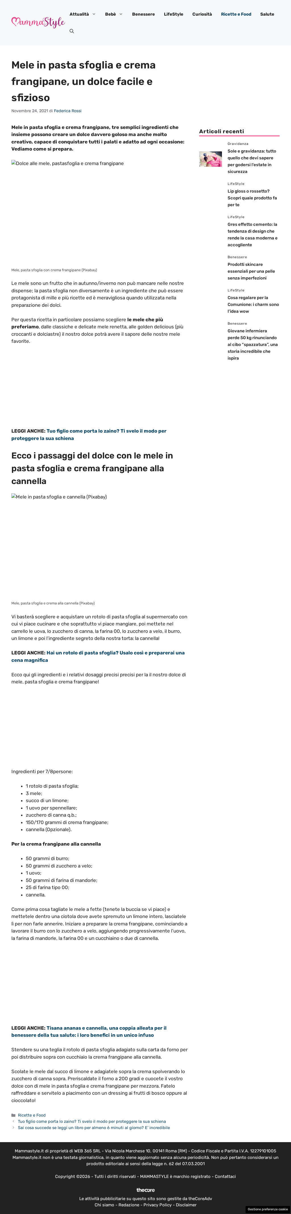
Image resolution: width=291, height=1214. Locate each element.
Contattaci (225, 1176)
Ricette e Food (236, 14)
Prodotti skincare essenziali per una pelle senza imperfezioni (251, 271)
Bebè (110, 14)
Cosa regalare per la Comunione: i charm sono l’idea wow (253, 304)
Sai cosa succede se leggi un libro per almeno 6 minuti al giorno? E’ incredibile (94, 1127)
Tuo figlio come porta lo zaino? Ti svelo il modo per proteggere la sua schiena (92, 1121)
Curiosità (202, 14)
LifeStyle (173, 14)
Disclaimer (186, 1204)
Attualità (79, 14)
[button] (71, 31)
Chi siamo (104, 1204)
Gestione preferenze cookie (268, 1209)
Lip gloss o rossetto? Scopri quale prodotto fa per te (252, 198)
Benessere (143, 14)
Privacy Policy (158, 1204)
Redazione (129, 1204)
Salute (267, 14)
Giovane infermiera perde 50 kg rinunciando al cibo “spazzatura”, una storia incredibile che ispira (253, 344)
